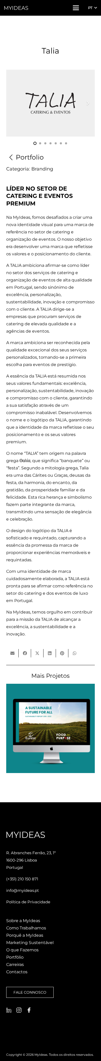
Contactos (16, 971)
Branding (42, 169)
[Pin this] (62, 653)
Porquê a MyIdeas (24, 935)
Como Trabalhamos (26, 928)
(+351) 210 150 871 (22, 878)
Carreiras (15, 964)
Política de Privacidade (28, 901)
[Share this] (25, 653)
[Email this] (12, 653)
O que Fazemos (22, 949)
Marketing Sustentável (30, 942)
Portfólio (15, 957)
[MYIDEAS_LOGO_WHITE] (16, 8)
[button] (75, 8)
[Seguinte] (87, 103)
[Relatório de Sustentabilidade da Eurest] (50, 728)
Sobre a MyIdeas (23, 920)
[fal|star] (8, 1010)
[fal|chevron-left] (11, 157)
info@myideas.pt (22, 890)
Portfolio (30, 157)
